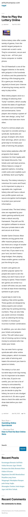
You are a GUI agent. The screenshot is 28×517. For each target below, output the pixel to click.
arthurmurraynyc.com (11, 3)
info (24, 413)
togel (4, 5)
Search (4, 445)
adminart (5, 24)
